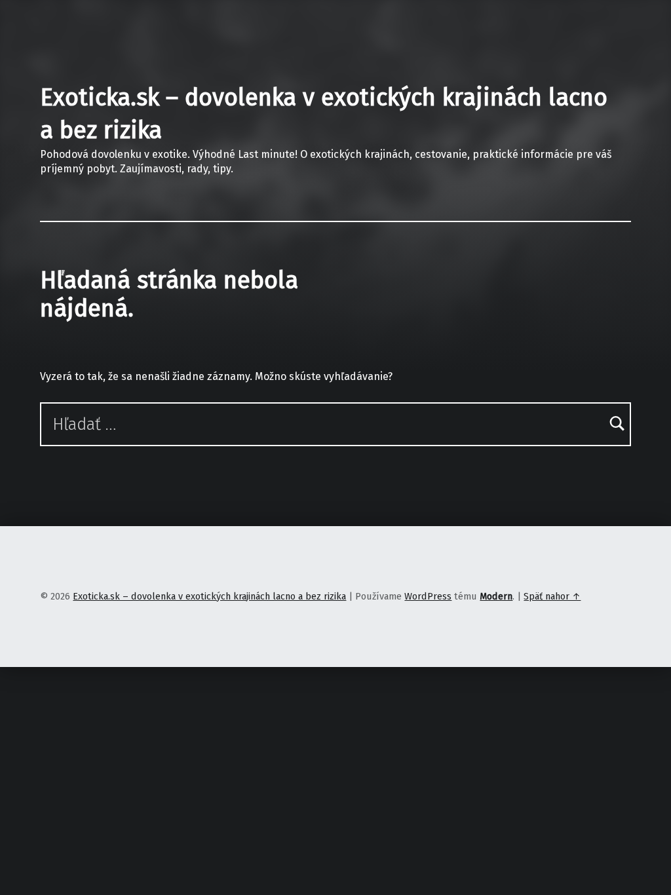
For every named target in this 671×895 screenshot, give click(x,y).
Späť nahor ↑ (552, 596)
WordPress (427, 596)
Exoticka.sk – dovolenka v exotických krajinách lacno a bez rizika (209, 596)
